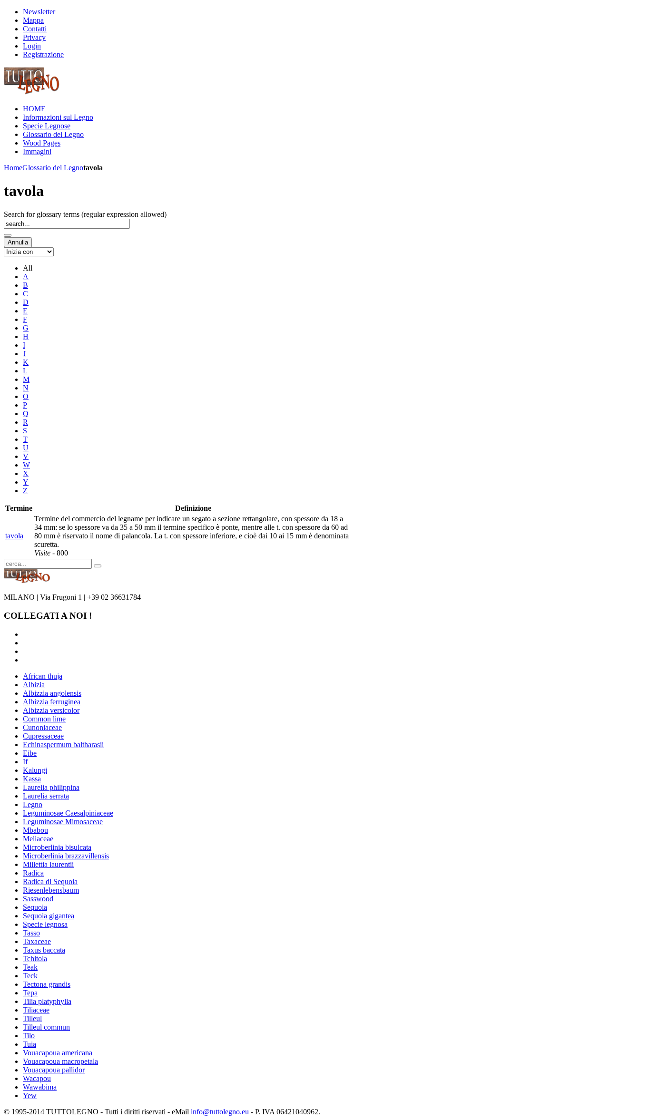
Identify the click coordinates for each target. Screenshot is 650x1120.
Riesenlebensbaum (51, 890)
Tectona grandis (46, 984)
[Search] (7, 235)
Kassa (32, 779)
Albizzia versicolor (51, 710)
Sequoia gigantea (48, 916)
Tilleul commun (46, 1027)
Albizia (34, 685)
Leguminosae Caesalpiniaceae (68, 813)
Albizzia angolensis (52, 693)
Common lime (44, 719)
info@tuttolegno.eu (220, 1112)
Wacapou (37, 1078)
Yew (30, 1095)
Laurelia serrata (46, 796)
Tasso (31, 933)
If (25, 762)
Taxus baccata (44, 950)
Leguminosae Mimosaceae (63, 822)
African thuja (42, 676)
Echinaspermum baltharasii (63, 744)
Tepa (30, 993)
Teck (30, 976)
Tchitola (35, 958)
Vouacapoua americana (57, 1053)
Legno (32, 804)
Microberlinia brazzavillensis (66, 856)
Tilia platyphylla (47, 1001)
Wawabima (40, 1087)
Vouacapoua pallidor (54, 1070)
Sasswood (38, 899)
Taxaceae (37, 941)
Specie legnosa (45, 924)
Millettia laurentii (48, 864)
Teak (30, 967)
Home (13, 168)
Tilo (29, 1036)
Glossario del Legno (52, 168)
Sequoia (35, 907)
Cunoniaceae (42, 727)
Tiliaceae (36, 1010)
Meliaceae (38, 839)
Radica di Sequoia (50, 881)
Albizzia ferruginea (51, 702)
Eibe (30, 753)
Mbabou (35, 830)
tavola (14, 536)
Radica (33, 873)
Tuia (29, 1044)
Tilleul (32, 1018)
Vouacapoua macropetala (60, 1061)
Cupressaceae (43, 736)
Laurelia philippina (51, 787)
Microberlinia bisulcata (57, 847)
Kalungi (35, 770)
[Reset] (97, 566)
